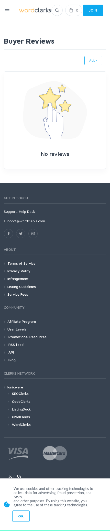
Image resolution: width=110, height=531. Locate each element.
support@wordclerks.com (24, 221)
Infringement (18, 278)
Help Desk (27, 211)
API (10, 352)
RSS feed (15, 344)
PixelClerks (21, 417)
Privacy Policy (18, 271)
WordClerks (21, 424)
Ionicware (15, 387)
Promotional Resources (27, 337)
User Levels (16, 329)
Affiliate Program (21, 321)
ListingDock (21, 409)
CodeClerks (21, 401)
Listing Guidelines (21, 286)
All (92, 60)
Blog (11, 360)
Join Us (14, 476)
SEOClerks (20, 393)
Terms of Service (21, 263)
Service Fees (17, 294)
